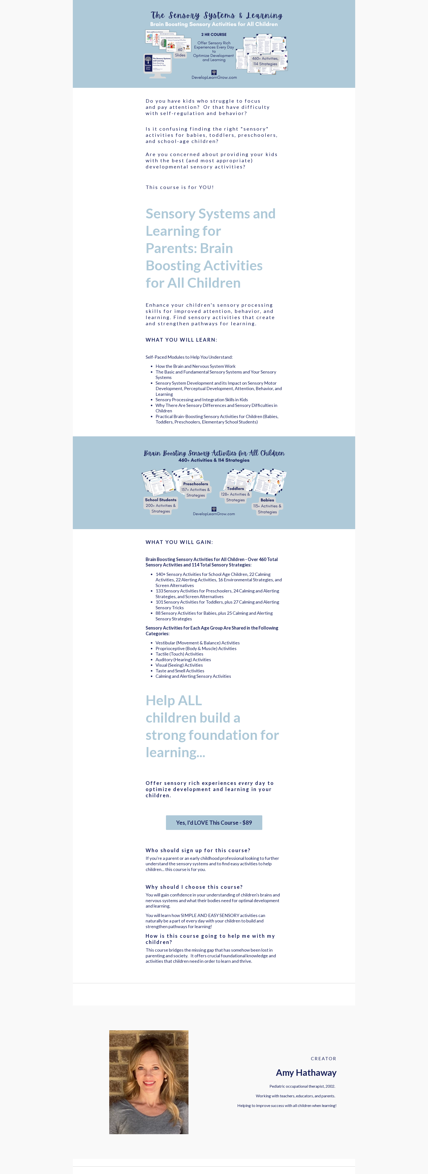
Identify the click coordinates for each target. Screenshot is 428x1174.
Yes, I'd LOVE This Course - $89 (214, 822)
